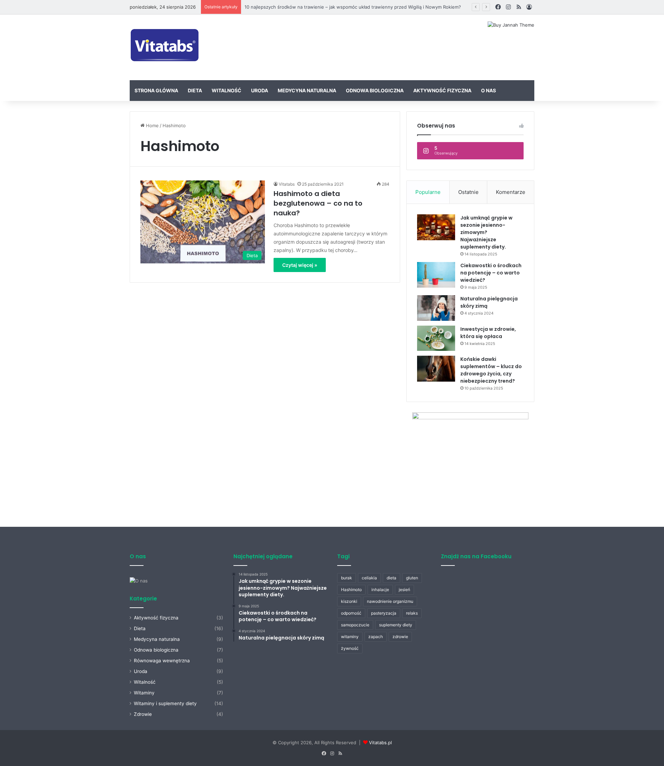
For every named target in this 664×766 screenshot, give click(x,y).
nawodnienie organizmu (390, 601)
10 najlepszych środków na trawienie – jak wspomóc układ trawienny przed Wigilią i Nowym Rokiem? (353, 7)
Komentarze (510, 192)
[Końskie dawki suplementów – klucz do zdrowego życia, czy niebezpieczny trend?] (436, 369)
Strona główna (156, 90)
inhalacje (380, 589)
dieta (391, 577)
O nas (488, 90)
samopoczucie (355, 624)
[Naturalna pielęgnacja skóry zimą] (436, 308)
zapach (375, 636)
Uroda (259, 90)
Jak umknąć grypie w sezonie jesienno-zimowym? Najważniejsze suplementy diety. (486, 232)
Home (152, 125)
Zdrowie (143, 714)
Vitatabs (287, 184)
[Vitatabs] (165, 47)
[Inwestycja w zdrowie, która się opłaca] (436, 338)
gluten (412, 577)
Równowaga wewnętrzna (162, 660)
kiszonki (349, 601)
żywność (350, 648)
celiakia (369, 577)
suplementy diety (395, 624)
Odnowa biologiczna (375, 90)
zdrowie (400, 636)
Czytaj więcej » (299, 265)
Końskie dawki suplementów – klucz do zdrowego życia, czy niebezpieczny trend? (491, 370)
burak (346, 577)
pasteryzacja (383, 613)
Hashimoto (351, 589)
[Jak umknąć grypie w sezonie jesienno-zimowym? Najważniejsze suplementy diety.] (436, 227)
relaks (412, 613)
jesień (404, 589)
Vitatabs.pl (380, 742)
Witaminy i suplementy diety (165, 703)
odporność (351, 613)
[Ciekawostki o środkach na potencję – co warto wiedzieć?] (436, 275)
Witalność (226, 90)
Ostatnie (468, 192)
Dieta (195, 90)
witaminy (350, 636)
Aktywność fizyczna (442, 90)
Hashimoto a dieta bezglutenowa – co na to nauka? (318, 203)
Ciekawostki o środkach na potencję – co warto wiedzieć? (491, 272)
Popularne (428, 192)
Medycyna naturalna (307, 90)
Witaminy (144, 692)
